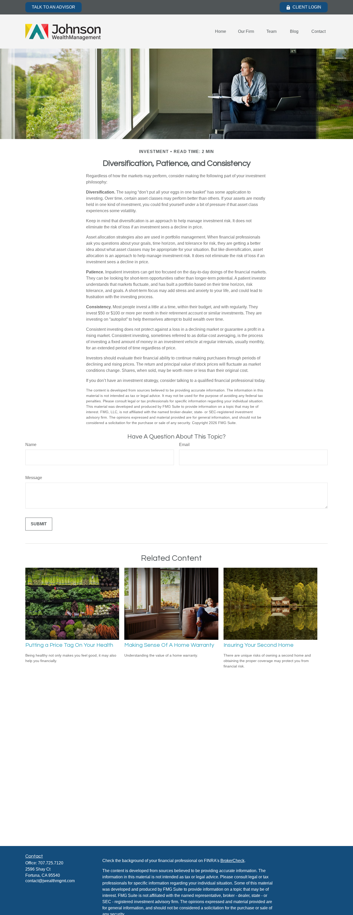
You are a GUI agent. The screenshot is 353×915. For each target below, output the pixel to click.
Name (30, 444)
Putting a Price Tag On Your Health (69, 645)
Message (33, 477)
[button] (220, 31)
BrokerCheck (232, 860)
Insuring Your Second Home (259, 645)
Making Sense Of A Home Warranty (169, 645)
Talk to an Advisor (53, 7)
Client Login (307, 7)
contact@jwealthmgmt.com (50, 881)
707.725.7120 (50, 863)
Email (184, 444)
